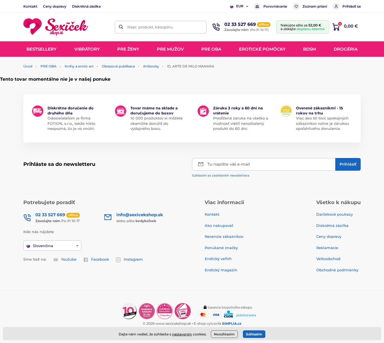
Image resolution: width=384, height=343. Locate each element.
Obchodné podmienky (337, 270)
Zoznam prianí (314, 6)
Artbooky (151, 66)
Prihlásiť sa (351, 6)
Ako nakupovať (219, 225)
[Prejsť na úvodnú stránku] (55, 27)
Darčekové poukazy (334, 214)
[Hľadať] (121, 27)
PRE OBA (48, 66)
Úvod (27, 66)
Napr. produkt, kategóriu (150, 27)
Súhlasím (254, 334)
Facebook (100, 259)
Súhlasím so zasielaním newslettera (220, 175)
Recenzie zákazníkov (224, 236)
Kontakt (30, 6)
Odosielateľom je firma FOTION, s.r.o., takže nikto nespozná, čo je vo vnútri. (71, 123)
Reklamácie (327, 247)
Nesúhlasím (224, 334)
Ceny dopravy (54, 6)
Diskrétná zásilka (86, 6)
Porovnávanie (275, 6)
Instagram (133, 259)
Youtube (68, 259)
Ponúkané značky (221, 247)
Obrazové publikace (118, 66)
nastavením (182, 334)
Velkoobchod (328, 258)
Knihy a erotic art (79, 66)
